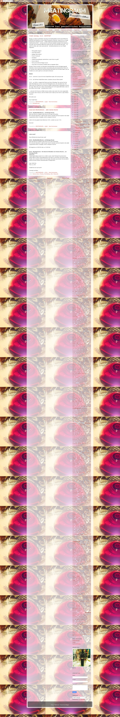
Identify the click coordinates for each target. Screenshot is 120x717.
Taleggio (89, 547)
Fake (73, 286)
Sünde (79, 538)
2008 (75, 149)
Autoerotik (77, 187)
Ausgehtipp (85, 183)
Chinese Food (75, 228)
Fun (80, 310)
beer (84, 198)
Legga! (77, 393)
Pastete (83, 455)
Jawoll (81, 365)
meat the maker (87, 406)
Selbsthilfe (74, 509)
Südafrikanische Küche (77, 534)
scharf (79, 492)
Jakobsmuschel (75, 360)
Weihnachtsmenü (82, 598)
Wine (73, 622)
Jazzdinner (86, 365)
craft (90, 236)
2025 (75, 94)
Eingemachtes (76, 270)
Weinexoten (88, 601)
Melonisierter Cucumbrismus (78, 84)
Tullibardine (74, 568)
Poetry (87, 460)
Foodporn (82, 298)
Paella (83, 450)
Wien (85, 619)
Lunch (90, 395)
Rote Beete (81, 483)
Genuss (89, 316)
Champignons (88, 224)
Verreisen (74, 584)
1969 (87, 154)
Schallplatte (88, 491)
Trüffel (89, 565)
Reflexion (83, 471)
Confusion (77, 235)
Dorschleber (84, 263)
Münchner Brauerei (76, 425)
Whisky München (87, 615)
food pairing (88, 295)
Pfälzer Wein (84, 458)
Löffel (73, 395)
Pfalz (90, 456)
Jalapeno (86, 360)
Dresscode (74, 266)
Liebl (73, 394)
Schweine (77, 504)
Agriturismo (78, 163)
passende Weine (75, 455)
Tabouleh (89, 545)
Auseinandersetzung (75, 182)
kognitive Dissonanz (81, 378)
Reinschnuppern (82, 472)
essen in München (84, 278)
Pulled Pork (82, 468)
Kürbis (78, 388)
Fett (79, 290)
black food (84, 207)
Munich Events (88, 425)
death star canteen (78, 248)
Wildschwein (89, 620)
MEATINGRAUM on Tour (86, 408)
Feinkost (89, 288)
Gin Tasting (89, 321)
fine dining (74, 291)
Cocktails (77, 234)
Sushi (90, 543)
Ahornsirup (83, 163)
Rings (81, 479)
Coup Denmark (86, 236)
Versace (78, 584)
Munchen (81, 423)
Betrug (73, 203)
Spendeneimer (88, 525)
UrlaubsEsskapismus (77, 86)
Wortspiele (74, 628)
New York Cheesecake (82, 431)
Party (90, 454)
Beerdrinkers (88, 198)
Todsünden (83, 559)
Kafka (88, 368)
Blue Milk (74, 210)
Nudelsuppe (74, 439)
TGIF (90, 552)
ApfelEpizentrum (80, 174)
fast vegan (89, 287)
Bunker (87, 216)
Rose (82, 481)
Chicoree (77, 227)
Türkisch (85, 568)
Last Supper (75, 78)
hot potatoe (77, 349)
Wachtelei (79, 590)
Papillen (89, 451)
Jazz (83, 365)
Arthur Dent (88, 178)
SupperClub (76, 30)
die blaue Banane (88, 255)
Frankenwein (75, 300)
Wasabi (78, 593)
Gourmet (89, 327)
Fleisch (73, 294)
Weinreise (84, 608)
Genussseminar (75, 317)
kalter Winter (74, 369)
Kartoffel (85, 370)
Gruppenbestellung (75, 332)
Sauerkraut (74, 489)
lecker (83, 392)
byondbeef (81, 219)
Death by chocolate (84, 247)
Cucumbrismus (88, 240)
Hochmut (78, 347)
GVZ (77, 336)
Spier (73, 526)
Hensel (80, 341)
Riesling (42, 173)
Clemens (85, 232)
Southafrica (75, 522)
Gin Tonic (74, 323)
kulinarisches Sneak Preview (77, 385)
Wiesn (73, 620)
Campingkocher (85, 220)
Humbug (89, 349)
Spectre (83, 525)
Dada (90, 242)
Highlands (89, 343)
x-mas (86, 630)
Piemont (89, 459)
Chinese (89, 227)
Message (89, 412)
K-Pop (85, 366)
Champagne (88, 223)
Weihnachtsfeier (88, 596)
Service (87, 510)
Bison (79, 206)
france (86, 299)
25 (76, 155)
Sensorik (78, 510)
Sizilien (73, 516)
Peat (73, 456)
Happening (82, 337)
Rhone (86, 477)
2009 (75, 147)
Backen (85, 190)
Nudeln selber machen (87, 438)
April (76, 139)
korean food (85, 380)
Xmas (80, 631)
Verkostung (88, 581)
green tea (74, 329)
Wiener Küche (88, 619)
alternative (89, 167)
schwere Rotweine (82, 505)
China (86, 227)
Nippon (82, 434)
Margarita (74, 402)
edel (79, 267)
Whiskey (84, 614)
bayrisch (82, 195)
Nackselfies (74, 429)
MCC (85, 405)
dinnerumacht (87, 259)
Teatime (85, 551)
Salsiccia (73, 487)
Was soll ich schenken (82, 592)
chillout (83, 227)
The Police (77, 556)
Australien (85, 186)
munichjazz (84, 426)
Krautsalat (81, 381)
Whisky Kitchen (80, 615)
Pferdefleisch (74, 459)
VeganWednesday (81, 579)
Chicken (73, 227)
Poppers (74, 463)
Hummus (74, 351)
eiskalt (87, 270)
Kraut (78, 381)
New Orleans (86, 430)
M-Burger (89, 397)
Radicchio (86, 468)
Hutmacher (80, 351)
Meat (82, 406)
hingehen (88, 344)
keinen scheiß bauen (83, 373)
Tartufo (89, 548)
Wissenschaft (75, 626)
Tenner (74, 552)
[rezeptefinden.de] (76, 89)
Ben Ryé (85, 199)
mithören (80, 416)
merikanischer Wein (81, 412)
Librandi (87, 393)
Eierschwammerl (81, 268)
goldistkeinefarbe (75, 327)
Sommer (74, 520)
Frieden (89, 306)
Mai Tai (82, 398)
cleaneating (81, 232)
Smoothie (85, 517)
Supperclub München (86, 541)
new (82, 430)
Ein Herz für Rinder (76, 73)
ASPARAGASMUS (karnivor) (79, 81)
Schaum (84, 492)
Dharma (76, 255)
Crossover (79, 239)
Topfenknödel (74, 561)
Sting (84, 531)
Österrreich (89, 448)
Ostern (81, 448)
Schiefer (80, 493)
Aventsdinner (88, 187)
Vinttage (85, 585)
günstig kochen (79, 333)
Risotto (83, 479)
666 (84, 155)
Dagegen (74, 243)
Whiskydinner (75, 616)
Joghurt (89, 365)
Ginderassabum (80, 323)
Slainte (84, 516)
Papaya (85, 451)
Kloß (76, 376)
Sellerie (78, 509)
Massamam (89, 403)
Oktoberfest (84, 443)
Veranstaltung (47, 173)
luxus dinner (77, 397)
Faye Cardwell (78, 288)
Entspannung (74, 274)
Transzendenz (88, 563)
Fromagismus (84, 308)
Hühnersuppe (85, 349)
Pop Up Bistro (81, 462)
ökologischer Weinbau (76, 443)
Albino (90, 163)
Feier (86, 288)
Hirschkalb (89, 345)
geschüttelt (74, 320)
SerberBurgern (82, 510)
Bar (79, 194)
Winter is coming (84, 623)
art (84, 178)
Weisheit (74, 610)
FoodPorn (74, 68)
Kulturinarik (74, 386)
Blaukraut (80, 208)
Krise (87, 381)
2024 (75, 96)
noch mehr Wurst (85, 435)
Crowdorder (82, 240)
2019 (75, 105)
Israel (73, 357)
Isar (82, 356)
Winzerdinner (83, 624)
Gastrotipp (74, 315)
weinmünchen (83, 606)
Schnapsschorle (75, 496)
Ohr (90, 442)
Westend (88, 612)
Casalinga (77, 223)
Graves (89, 328)
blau (73, 208)
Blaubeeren (76, 208)
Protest (82, 467)
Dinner (74, 258)
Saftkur (89, 484)
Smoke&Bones (75, 70)
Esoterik (80, 276)
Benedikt (89, 199)
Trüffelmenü (75, 567)
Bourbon (76, 212)
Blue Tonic (77, 210)
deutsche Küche (82, 253)
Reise (90, 472)
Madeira (76, 398)
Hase (90, 337)
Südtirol (86, 535)
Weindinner (82, 601)
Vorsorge (83, 589)
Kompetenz (74, 380)
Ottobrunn (74, 450)
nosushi (77, 438)
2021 (75, 101)
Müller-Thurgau (88, 421)
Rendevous (74, 475)
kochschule (74, 378)
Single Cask (85, 514)
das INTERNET (84, 244)
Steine (73, 531)
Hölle (81, 347)
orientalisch (74, 447)
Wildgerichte (80, 620)
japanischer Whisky (75, 365)
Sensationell (74, 510)
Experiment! (74, 284)
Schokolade (80, 497)
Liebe (90, 393)
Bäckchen (79, 190)
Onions (88, 444)
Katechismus (83, 372)
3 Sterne (81, 155)
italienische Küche (77, 358)
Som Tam (89, 518)
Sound (78, 521)
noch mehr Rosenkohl (78, 435)
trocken (73, 565)
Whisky (74, 615)
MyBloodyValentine (76, 75)
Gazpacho (79, 315)
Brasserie (84, 212)
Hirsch (80, 345)
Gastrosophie (88, 313)
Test (88, 552)
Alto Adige (78, 170)
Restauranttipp (81, 476)
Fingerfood (84, 291)
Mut (76, 427)
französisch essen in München (78, 302)
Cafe (87, 219)
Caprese (87, 222)
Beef (81, 198)
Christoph (85, 231)
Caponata (80, 222)
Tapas (79, 548)
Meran (76, 412)
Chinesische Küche (81, 228)
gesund (78, 320)
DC (80, 247)
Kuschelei (81, 388)
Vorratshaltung (74, 589)
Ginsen (78, 324)
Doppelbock (80, 263)
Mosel (85, 420)
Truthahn (85, 567)
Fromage (79, 308)
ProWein (89, 467)
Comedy (73, 235)
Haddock (82, 336)
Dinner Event (79, 258)
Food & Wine (83, 295)
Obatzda (87, 439)
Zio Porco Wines (84, 632)
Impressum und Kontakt (66, 30)
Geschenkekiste (81, 319)
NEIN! (73, 430)
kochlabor (89, 377)
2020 (75, 103)
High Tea (81, 343)
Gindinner (86, 323)
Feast (83, 288)
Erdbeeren (82, 274)
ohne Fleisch (86, 442)
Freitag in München (79, 304)
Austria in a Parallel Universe (78, 82)
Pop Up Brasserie (88, 462)
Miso (88, 414)
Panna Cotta (74, 451)
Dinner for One (85, 258)
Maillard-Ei (89, 398)
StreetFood (74, 533)
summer (74, 537)
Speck (81, 525)
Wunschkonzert (84, 628)
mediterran (78, 409)
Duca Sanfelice (82, 266)
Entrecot (82, 272)
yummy (83, 631)
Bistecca (87, 206)
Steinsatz (80, 531)
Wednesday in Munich (86, 593)
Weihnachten (75, 596)
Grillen (84, 329)
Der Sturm (85, 252)
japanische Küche (87, 364)
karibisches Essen (75, 370)
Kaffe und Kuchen (75, 368)
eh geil (85, 267)
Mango (78, 399)
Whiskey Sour (88, 614)
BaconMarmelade (75, 191)
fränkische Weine (81, 300)
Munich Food (74, 426)
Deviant (73, 255)
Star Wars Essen (87, 529)
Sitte (90, 514)
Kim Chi (81, 374)
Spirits (81, 526)
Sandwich (74, 488)
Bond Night (86, 211)
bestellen (84, 202)
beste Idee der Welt (78, 202)
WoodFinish (84, 627)
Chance (74, 226)
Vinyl (88, 585)
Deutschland (89, 253)
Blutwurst (87, 210)
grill (81, 329)
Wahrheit (82, 590)
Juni (76, 136)
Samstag (89, 487)
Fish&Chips (84, 292)
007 (85, 154)
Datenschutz (84, 30)
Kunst (85, 386)
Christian (89, 230)
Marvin (84, 403)
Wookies (89, 627)
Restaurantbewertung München (84, 475)
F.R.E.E (89, 284)
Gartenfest (89, 312)
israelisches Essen (78, 357)
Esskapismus (88, 279)
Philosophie (79, 459)
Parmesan (86, 454)
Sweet (87, 544)
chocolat (89, 228)
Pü (77, 468)
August (76, 132)
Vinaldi (77, 585)
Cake (73, 220)
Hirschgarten (84, 345)
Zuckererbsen (75, 634)
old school (89, 443)
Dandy (78, 243)
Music (87, 426)
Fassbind (85, 287)
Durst (90, 266)
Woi (90, 626)
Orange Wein (88, 446)
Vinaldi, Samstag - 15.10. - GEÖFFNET (40, 36)
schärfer (81, 492)
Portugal (74, 464)
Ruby (77, 484)
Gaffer (88, 311)
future (79, 311)
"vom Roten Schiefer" (77, 154)
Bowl (79, 212)
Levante (83, 393)
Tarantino (85, 548)
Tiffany (85, 557)
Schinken (85, 493)
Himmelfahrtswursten (82, 344)
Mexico (84, 413)
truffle (80, 567)
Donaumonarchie (82, 262)
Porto (90, 463)
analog (83, 171)
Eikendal (89, 268)
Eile (73, 270)
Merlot (86, 412)
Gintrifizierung (82, 324)
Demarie (83, 251)
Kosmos (89, 380)
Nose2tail (74, 438)
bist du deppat (83, 206)
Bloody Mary (89, 208)
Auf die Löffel (87, 180)
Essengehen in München (81, 279)
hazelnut (86, 340)
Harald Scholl (86, 337)
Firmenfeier (74, 292)
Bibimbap (74, 204)
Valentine (82, 576)
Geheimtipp (75, 316)
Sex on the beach (79, 512)
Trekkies (77, 564)
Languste (81, 389)
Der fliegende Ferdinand (79, 252)
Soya (83, 522)
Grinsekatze (88, 329)
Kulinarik (74, 382)
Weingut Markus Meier (76, 604)
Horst (88, 348)
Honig (78, 348)
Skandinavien (78, 516)
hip (90, 344)
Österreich (84, 448)
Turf (77, 568)
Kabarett (89, 366)
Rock (77, 480)
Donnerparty (74, 263)
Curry (77, 242)
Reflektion (80, 471)
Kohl (87, 378)
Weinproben (80, 608)
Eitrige (90, 270)
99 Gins (89, 155)
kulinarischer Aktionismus (85, 384)
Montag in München (80, 418)
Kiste (84, 374)
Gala (90, 311)
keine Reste (74, 373)
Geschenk (74, 319)
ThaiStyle (89, 553)
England (83, 271)
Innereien (83, 355)
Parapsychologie (75, 454)
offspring (79, 442)
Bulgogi (84, 216)
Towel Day (79, 563)
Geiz (80, 316)
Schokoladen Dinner (87, 497)
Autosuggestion (82, 187)
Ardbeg (73, 178)
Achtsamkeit (74, 161)
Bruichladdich (80, 215)
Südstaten (83, 535)
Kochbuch (86, 376)
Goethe (84, 325)
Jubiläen (73, 366)
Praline (81, 464)
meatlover (74, 409)
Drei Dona (89, 264)
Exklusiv (77, 283)
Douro (83, 264)
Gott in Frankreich (83, 327)
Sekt (85, 508)
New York (76, 431)
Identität (73, 352)
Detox (73, 253)
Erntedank (87, 275)
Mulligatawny (74, 423)
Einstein (84, 270)
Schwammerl (82, 500)
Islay (90, 356)
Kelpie (90, 373)
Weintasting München (81, 609)
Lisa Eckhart (85, 394)
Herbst (83, 341)
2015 (75, 112)
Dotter (73, 264)
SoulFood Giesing (76, 643)
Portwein (77, 464)
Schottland (74, 498)
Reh (77, 472)
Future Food (83, 311)
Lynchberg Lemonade (83, 397)
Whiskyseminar (81, 616)
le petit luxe (77, 390)
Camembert (80, 220)
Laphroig (84, 389)
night (75, 434)
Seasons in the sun (84, 506)
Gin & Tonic (83, 321)
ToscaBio (89, 561)
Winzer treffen (75, 624)
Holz (86, 347)
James (90, 360)
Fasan (82, 287)
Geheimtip (88, 315)
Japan (79, 361)
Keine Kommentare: (53, 101)
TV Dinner (74, 76)
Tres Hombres (85, 564)
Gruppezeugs (88, 332)
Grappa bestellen (78, 328)
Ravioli (73, 471)
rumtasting (86, 484)
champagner (74, 224)
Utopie (78, 576)
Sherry (78, 513)
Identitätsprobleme (79, 352)
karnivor (81, 370)
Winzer (90, 623)
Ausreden (89, 183)
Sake (76, 485)
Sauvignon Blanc (88, 489)
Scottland (74, 506)
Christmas (74, 231)
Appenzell (89, 175)
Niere (73, 434)
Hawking (81, 340)
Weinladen (78, 605)
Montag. (87, 418)
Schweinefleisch (82, 504)
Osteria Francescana (76, 448)
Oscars (86, 447)
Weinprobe (55, 173)
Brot (76, 215)
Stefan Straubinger (87, 530)
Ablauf (83, 158)
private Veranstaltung (79, 466)
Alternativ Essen (82, 167)
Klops (73, 376)
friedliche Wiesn (75, 307)
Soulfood (74, 521)
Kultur (90, 385)
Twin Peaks (86, 569)
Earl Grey (74, 267)
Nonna (90, 435)
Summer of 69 (79, 537)
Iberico (83, 351)
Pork (81, 463)
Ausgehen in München (77, 183)
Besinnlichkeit (78, 200)
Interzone (74, 356)
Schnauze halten (82, 496)
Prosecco (78, 467)
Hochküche (74, 347)
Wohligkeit (80, 626)
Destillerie (89, 252)
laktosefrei (74, 389)
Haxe (84, 340)
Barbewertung (83, 194)
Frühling (89, 308)
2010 (75, 145)
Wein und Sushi (83, 600)
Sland (73, 517)
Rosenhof (89, 481)
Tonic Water (88, 560)
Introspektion (79, 356)
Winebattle (74, 623)
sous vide (89, 521)
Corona (74, 236)
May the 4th (79, 405)
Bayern (79, 195)
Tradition (83, 563)
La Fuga (85, 388)
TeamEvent (81, 551)
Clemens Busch (36, 173)
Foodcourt (74, 296)
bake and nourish (82, 191)
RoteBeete (86, 483)
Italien (89, 357)
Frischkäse (89, 307)
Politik (73, 462)
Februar (77, 141)
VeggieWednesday (79, 580)
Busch (78, 219)
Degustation (84, 248)
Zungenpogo (77, 635)
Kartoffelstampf (75, 372)
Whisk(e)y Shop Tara (77, 614)
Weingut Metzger (84, 604)
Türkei (79, 568)
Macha (73, 398)
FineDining (80, 291)
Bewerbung (85, 203)
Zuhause (79, 634)
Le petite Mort (88, 390)
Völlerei (81, 588)
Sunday (83, 537)
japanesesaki (80, 364)
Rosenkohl (74, 483)
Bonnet (73, 212)
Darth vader (86, 243)
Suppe (89, 539)
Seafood (78, 506)
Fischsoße (79, 292)
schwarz (85, 500)
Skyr (82, 516)
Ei (86, 267)
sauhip (78, 489)
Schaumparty (88, 492)
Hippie (73, 345)
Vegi (83, 580)
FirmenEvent (89, 291)
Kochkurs (77, 377)
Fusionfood (76, 311)
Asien (73, 180)
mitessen (76, 416)
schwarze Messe (80, 501)
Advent (79, 161)
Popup (78, 463)
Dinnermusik (78, 259)
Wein (52, 173)
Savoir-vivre (74, 491)
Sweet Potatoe (77, 545)
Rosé (85, 481)
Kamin (78, 369)
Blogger (67, 704)
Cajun (90, 219)
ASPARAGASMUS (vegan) (78, 79)
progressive (88, 466)
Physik (85, 459)
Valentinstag (75, 577)
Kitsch (86, 374)
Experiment (89, 283)
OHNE (82, 442)
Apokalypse (85, 175)
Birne (77, 206)
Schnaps (89, 495)
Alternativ (84, 166)
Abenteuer (79, 158)
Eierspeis (85, 268)
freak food (85, 303)
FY (85, 311)
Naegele (79, 429)
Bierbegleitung (81, 204)
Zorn (90, 632)
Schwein (74, 504)
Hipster (77, 345)
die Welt (79, 256)
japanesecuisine (88, 362)
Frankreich (87, 300)
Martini (78, 403)
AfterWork (74, 163)
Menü (73, 412)
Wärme (73, 592)
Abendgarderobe (82, 157)
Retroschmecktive (87, 476)
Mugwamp (82, 421)
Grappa (73, 328)
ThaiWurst (74, 555)
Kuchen (89, 381)
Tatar (82, 549)
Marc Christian (78, 401)
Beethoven (74, 199)
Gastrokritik (74, 313)
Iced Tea (87, 351)
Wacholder (89, 589)
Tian (83, 557)
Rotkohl (89, 483)
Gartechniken (83, 312)
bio (75, 206)
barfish (87, 194)
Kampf (81, 369)
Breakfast (78, 214)
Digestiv (83, 256)
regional (74, 472)
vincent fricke (81, 585)
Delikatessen (74, 251)
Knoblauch (79, 376)
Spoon (85, 526)
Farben (79, 287)
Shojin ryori (83, 513)
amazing (82, 170)
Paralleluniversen (75, 452)
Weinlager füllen (84, 605)
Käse (79, 372)
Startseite (57, 30)
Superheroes (82, 539)
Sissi (88, 514)
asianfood (74, 179)
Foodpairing (75, 298)
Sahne (73, 485)
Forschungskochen (75, 299)
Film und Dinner (88, 290)
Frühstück (74, 310)
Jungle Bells (81, 366)
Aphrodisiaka (88, 174)
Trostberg (78, 565)
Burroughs (74, 219)
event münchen (87, 280)
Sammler (86, 487)
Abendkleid (89, 157)
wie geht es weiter (79, 619)
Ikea (77, 353)
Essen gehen (77, 278)
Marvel (81, 403)
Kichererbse (78, 374)
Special (73, 525)
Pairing (85, 450)
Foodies (89, 296)
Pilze (73, 460)
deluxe (79, 251)
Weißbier (79, 610)
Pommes (77, 462)
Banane (89, 193)
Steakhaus (82, 530)
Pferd (90, 458)
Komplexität (79, 380)
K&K (86, 366)
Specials (77, 525)
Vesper (87, 584)
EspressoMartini (85, 276)
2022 (75, 99)
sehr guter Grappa (81, 508)
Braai (82, 212)
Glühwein (74, 325)
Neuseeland (79, 430)
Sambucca (78, 487)
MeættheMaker (77, 406)
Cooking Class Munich (84, 235)
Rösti (78, 483)
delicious (89, 249)
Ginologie (74, 324)
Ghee (78, 321)
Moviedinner (88, 420)
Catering (81, 223)
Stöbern (86, 531)
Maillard (85, 398)
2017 (75, 109)
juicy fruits (77, 366)
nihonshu (78, 434)
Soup (85, 521)
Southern (79, 522)
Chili (80, 227)
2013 (75, 116)
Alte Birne (80, 166)
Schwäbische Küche (75, 500)
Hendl (78, 341)
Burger (89, 216)
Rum (79, 484)
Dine (86, 256)
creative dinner (82, 238)
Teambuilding (76, 551)
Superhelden (74, 539)
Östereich (89, 447)
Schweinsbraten (88, 504)
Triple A (89, 564)
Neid (90, 429)
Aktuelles (86, 163)
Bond (83, 211)
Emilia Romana (75, 271)
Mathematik (74, 405)
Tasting (74, 549)
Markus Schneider (85, 402)
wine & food (78, 622)
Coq (90, 235)
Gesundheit (74, 321)
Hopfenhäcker (82, 348)
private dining (85, 464)
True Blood (84, 565)
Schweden (89, 502)
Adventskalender (85, 161)
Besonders (83, 200)
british (87, 214)
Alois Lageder (74, 166)
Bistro (90, 206)
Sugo (90, 535)
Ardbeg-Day (78, 178)
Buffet (77, 216)
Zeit (90, 631)
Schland (89, 493)
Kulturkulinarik (80, 386)
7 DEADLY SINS (76, 72)
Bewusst (89, 203)
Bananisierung (75, 194)
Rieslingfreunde (36, 103)
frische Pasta (84, 307)
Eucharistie (74, 280)
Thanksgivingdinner (85, 555)
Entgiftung (77, 272)
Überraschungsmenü (76, 572)
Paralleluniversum (86, 452)
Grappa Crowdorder (84, 328)
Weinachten (88, 600)
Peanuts (89, 455)
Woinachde (74, 627)
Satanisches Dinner (82, 488)
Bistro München (75, 207)
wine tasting (89, 622)
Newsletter (89, 431)
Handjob (78, 337)
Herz (85, 341)
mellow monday (80, 410)
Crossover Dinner (86, 239)
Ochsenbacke (81, 440)
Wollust (78, 627)
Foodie (85, 296)
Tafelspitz (76, 547)
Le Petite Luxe (83, 390)
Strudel (84, 533)
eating (77, 267)
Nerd (76, 430)
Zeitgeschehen (75, 632)
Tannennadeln (74, 548)
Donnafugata (88, 262)
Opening (81, 446)
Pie (87, 459)
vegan (79, 577)
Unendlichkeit (75, 573)
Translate (83, 699)
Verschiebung (83, 584)
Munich (82, 425)
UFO (82, 572)
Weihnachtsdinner (81, 596)
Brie (81, 214)
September (77, 130)
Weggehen (84, 594)
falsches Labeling (84, 286)
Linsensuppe (80, 394)
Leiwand (80, 393)
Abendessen (75, 157)
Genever (84, 316)
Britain (84, 214)
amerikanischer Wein (77, 171)
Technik (88, 551)
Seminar (89, 509)
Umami (90, 572)
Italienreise (85, 358)
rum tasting (82, 484)
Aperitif (73, 174)
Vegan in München (84, 577)
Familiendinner (74, 287)
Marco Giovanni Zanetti (86, 401)
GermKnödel (89, 317)
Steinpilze (76, 531)
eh (83, 267)
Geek (84, 315)
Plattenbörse (82, 460)
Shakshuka (89, 512)
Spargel (77, 524)
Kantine (87, 369)
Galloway (78, 312)
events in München (86, 282)
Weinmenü (78, 606)
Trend (80, 564)
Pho (83, 459)
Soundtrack (82, 521)
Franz (90, 300)
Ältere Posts (65, 178)
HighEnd (85, 343)
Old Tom (73, 444)
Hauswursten (77, 340)
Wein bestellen (77, 600)
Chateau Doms (85, 226)
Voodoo (84, 588)
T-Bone (86, 545)
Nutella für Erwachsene (82, 439)
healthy (89, 340)
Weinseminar (89, 608)
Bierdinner (87, 204)
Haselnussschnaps (76, 338)
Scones (86, 505)
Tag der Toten (81, 547)
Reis (87, 472)
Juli (76, 134)
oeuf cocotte (74, 442)
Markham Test (78, 402)
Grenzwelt (78, 329)
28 (78, 155)
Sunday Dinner (88, 537)
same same (82, 487)
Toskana (74, 563)
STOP (90, 531)
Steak (79, 530)
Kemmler (74, 374)
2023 (75, 98)
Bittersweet (80, 207)
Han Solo (74, 337)
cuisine (73, 242)
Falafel (76, 286)
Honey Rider (74, 348)
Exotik (85, 283)
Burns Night (78, 218)
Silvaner (78, 514)
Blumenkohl (82, 210)
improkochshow (86, 353)
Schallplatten (74, 492)
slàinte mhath (88, 516)
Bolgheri (80, 211)
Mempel (89, 410)
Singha (82, 514)
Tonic (78, 560)
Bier (77, 204)
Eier (73, 268)
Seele (76, 508)
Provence (85, 467)
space (86, 522)
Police (90, 460)
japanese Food (88, 361)
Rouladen (74, 484)
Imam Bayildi (81, 353)
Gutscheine (74, 336)
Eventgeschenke (75, 282)
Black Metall (89, 207)
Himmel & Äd (74, 344)
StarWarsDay (74, 530)
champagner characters (82, 224)
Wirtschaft (89, 624)
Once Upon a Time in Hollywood (81, 444)
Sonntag (85, 520)
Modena (84, 417)
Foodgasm (80, 296)
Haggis (85, 336)
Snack (90, 517)
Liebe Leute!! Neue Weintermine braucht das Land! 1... (82, 128)
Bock (90, 210)
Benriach (73, 200)
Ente (73, 272)
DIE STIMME (74, 256)
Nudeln (81, 438)
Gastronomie (81, 313)
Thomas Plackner (78, 557)
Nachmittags (88, 427)
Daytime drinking (75, 247)
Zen (79, 632)
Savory (79, 491)
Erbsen (78, 274)
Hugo (81, 349)
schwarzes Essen (87, 501)
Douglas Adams (78, 264)
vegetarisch (88, 579)
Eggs (81, 267)
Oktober (77, 119)
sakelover (80, 485)
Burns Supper (84, 218)
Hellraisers (74, 341)
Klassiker (89, 374)
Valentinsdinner (88, 576)
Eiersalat (76, 268)
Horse (86, 348)
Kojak (90, 378)
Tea (73, 551)
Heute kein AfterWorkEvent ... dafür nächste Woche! (43, 110)
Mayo (83, 405)
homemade (89, 347)
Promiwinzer (74, 467)
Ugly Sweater (85, 572)
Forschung (89, 298)
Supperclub (76, 541)
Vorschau (79, 589)
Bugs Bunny (80, 216)
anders (76, 173)
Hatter (73, 340)
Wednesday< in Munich (76, 594)
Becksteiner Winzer (76, 198)
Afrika (77, 162)
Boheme (77, 211)
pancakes (89, 450)
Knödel (82, 376)
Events (80, 282)
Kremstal (84, 381)
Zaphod (87, 631)
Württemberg (82, 630)
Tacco (73, 547)
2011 (75, 118)
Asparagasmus (79, 180)
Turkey (82, 568)
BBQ (79, 196)
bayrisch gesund (88, 195)
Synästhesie (83, 545)
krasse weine (74, 381)
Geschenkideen (88, 319)
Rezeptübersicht (42, 30)
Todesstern (78, 559)
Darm (81, 243)
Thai (73, 553)
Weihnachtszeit (88, 598)
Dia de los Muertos (81, 255)
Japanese (83, 361)
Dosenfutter (89, 263)
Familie (90, 286)
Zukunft (83, 634)
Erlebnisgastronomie (81, 275)
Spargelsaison (88, 524)
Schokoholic (74, 497)
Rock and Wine (82, 480)
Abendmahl (74, 158)
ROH (87, 480)
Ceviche (84, 223)
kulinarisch (81, 382)
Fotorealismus (81, 299)
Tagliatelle (85, 547)
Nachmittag (84, 427)
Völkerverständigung (75, 588)
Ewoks (73, 283)
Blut (84, 210)
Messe (81, 413)
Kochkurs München (83, 377)
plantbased (77, 460)
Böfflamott (74, 211)
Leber (80, 392)
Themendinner (81, 556)
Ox (77, 450)
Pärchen (81, 454)
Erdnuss (89, 274)
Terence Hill (81, 552)
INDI (90, 353)
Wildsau (84, 620)
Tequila (77, 552)
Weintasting (74, 609)
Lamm (78, 389)
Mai (76, 138)
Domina (76, 262)
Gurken (84, 333)
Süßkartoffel (74, 544)
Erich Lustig (74, 275)
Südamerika (78, 535)
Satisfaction (89, 488)
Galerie (73, 312)
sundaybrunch (74, 538)
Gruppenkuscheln (83, 332)
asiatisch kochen (80, 179)
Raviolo (77, 471)
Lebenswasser (75, 392)
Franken (89, 299)
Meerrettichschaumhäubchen (86, 409)
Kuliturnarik (86, 385)
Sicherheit (74, 514)
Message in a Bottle (76, 413)
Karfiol (90, 369)
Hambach (89, 336)
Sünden (81, 538)
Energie (80, 271)
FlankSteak (89, 292)
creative (77, 238)
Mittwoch (84, 416)
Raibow (89, 468)
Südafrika (89, 533)
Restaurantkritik (75, 476)
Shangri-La (74, 513)
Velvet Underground (87, 580)
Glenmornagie (88, 324)
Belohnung (82, 199)
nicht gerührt (81, 433)
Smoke (77, 517)
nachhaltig (79, 427)
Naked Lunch (83, 429)
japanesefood (75, 364)
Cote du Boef (79, 236)
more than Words (80, 420)
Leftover (74, 393)
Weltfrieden (74, 612)
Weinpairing (88, 606)
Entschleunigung (88, 272)
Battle (76, 195)
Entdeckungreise (88, 271)
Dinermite (89, 256)
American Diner (88, 170)
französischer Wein (79, 303)
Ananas (87, 171)
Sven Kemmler (81, 544)
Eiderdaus (89, 267)
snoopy (79, 518)
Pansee (79, 451)
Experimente (79, 284)
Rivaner (86, 479)
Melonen (85, 410)
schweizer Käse (75, 505)
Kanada (84, 369)
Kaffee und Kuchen (83, 368)
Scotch (89, 505)
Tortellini (84, 561)
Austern (81, 186)
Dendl (86, 251)
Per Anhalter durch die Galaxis (81, 456)
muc (73, 421)
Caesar (85, 219)
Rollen (90, 480)
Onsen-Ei (77, 446)
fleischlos (74, 295)
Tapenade (82, 548)
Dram (85, 264)
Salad (84, 485)
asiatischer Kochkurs (87, 179)
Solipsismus (84, 518)
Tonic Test (82, 560)
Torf (78, 561)
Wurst (73, 630)
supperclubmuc (76, 543)
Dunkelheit (87, 266)
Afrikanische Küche (82, 162)
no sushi (85, 434)
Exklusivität (81, 283)
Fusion (86, 310)
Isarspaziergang (86, 356)
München (88, 423)
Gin (80, 321)
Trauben (73, 564)
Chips (86, 228)
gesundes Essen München (86, 320)
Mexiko (86, 413)
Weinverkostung (88, 609)
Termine (85, 552)
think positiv (86, 556)
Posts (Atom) (37, 181)
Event (79, 280)
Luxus (73, 397)
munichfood (79, 426)
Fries (80, 307)
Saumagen (82, 489)
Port (87, 463)
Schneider (89, 496)
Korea (82, 380)
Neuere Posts (33, 178)
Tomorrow (74, 560)
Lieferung (76, 394)
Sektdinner (88, 508)
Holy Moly (83, 347)
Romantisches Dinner (76, 481)
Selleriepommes (83, 509)
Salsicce (89, 485)
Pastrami (86, 455)
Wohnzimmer (85, 626)
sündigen (85, 538)
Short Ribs (89, 513)
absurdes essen (81, 159)
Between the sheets (79, 203)
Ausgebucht (83, 182)
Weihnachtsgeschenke (86, 597)
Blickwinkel (84, 208)
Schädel (83, 491)
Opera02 (84, 446)
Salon (86, 485)
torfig (81, 561)
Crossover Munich (75, 240)
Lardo (88, 389)
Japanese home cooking (78, 362)
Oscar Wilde (82, 447)
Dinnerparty (82, 259)
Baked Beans (88, 191)
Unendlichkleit (80, 573)
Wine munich (84, 622)
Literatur (89, 394)
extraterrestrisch (85, 284)
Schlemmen (80, 495)
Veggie (73, 580)
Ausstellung (77, 186)
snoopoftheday (75, 518)
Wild (77, 620)
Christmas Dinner (80, 231)
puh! (79, 468)
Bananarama (81, 193)
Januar (76, 143)
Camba (76, 220)
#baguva (83, 154)
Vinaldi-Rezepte (75, 640)
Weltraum (80, 612)
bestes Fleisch (88, 202)
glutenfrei (77, 325)
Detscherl (77, 253)
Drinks (78, 266)
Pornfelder (84, 463)
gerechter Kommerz (82, 317)
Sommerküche (80, 520)
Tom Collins (88, 559)
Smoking (81, 517)
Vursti (86, 589)
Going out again (88, 325)
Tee (90, 551)
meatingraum (76, 408)
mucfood (77, 421)
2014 (75, 114)
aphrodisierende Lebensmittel (77, 175)
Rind (79, 479)
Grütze (73, 333)
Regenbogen (88, 471)
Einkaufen (81, 270)
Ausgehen (88, 182)
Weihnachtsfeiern (75, 597)
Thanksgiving (78, 555)
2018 (75, 107)
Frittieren (74, 308)
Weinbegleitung (75, 601)
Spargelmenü (82, 524)
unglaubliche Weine (87, 573)
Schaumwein (74, 493)
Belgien (78, 199)
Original (78, 447)
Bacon (89, 190)
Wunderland (78, 628)
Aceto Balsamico (88, 159)
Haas (80, 336)
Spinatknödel (77, 526)
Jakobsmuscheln (81, 360)
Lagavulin (89, 388)
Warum (76, 592)
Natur (88, 429)
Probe (85, 466)
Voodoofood (88, 588)
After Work (89, 162)
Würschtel (89, 628)
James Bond (75, 361)
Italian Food (85, 357)
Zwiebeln (80, 635)
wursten (77, 630)
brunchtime (87, 215)
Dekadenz (89, 248)
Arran (82, 178)
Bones (89, 211)
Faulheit (73, 288)
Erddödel (86, 274)
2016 (75, 110)
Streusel (79, 533)
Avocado (74, 188)
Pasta (80, 455)
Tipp (88, 557)
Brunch (84, 215)
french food (86, 304)
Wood (81, 627)
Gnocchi (81, 325)
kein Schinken (88, 372)
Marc (73, 401)
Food (77, 295)
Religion (85, 473)
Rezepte (50, 30)
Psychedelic (74, 468)
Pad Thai (79, 450)
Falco (79, 286)
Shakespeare (84, 512)
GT (76, 333)
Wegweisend (89, 594)
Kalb (90, 368)
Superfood (89, 538)
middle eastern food (78, 414)
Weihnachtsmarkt (75, 598)
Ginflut (89, 323)
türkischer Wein (77, 569)
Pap (83, 451)
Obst (90, 439)
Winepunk (78, 623)
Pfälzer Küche (76, 458)
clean (78, 232)
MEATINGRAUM (33, 30)
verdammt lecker (82, 581)
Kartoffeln (89, 370)
